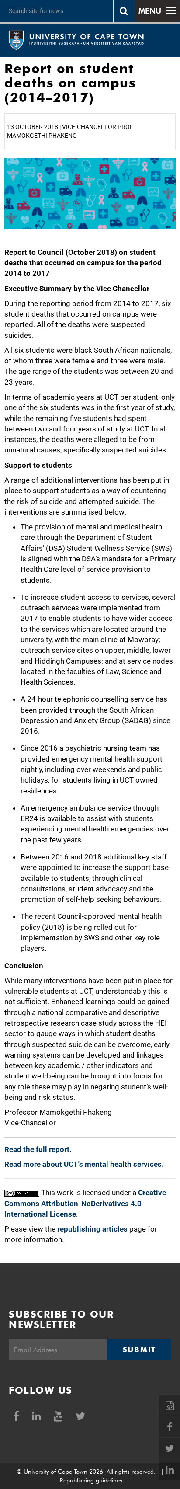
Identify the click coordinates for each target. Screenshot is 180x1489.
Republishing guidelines (91, 1480)
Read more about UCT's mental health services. (84, 1164)
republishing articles (92, 1229)
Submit (139, 1349)
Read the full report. (38, 1149)
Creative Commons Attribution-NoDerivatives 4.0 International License (85, 1203)
